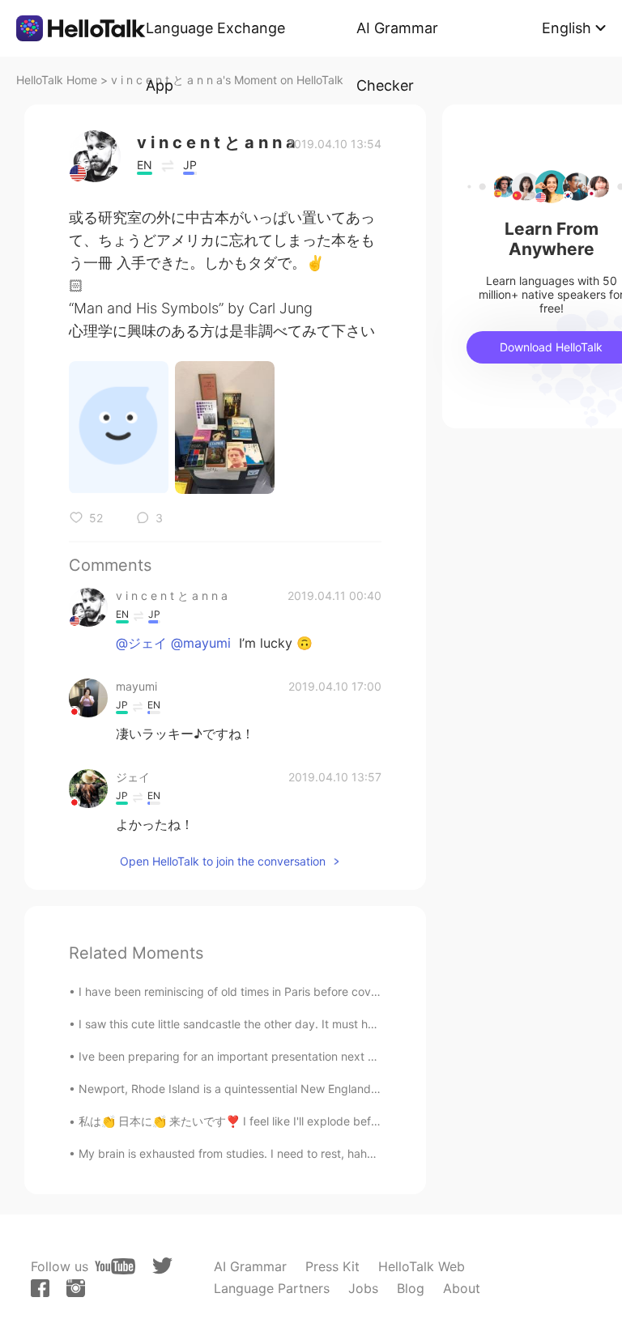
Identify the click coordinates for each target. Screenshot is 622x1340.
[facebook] (40, 1288)
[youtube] (115, 1266)
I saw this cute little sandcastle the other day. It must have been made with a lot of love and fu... (333, 1024)
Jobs (363, 1288)
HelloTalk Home (56, 80)
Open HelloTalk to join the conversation (223, 861)
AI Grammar (250, 1266)
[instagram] (75, 1288)
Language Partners (272, 1288)
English (566, 27)
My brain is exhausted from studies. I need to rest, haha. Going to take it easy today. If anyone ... (335, 1153)
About (461, 1288)
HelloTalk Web (421, 1266)
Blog (410, 1288)
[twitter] (162, 1265)
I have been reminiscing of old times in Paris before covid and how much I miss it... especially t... (333, 991)
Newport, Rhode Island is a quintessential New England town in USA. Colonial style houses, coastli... (342, 1088)
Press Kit (332, 1266)
